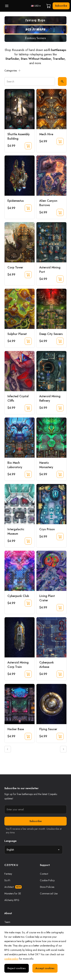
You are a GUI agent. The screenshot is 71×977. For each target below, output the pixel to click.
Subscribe (61, 5)
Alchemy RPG (11, 900)
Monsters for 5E (12, 893)
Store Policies (47, 887)
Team (7, 922)
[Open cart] (49, 6)
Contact (44, 874)
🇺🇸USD (35, 5)
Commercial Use (49, 893)
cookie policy (11, 959)
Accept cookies (45, 968)
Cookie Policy (47, 880)
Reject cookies (16, 968)
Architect (12, 887)
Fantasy (8, 874)
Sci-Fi (7, 880)
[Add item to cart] (28, 145)
